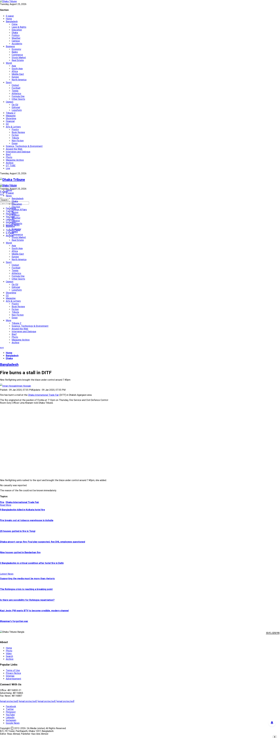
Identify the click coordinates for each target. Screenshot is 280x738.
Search (9, 656)
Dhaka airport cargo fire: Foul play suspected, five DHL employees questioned (42, 541)
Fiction (15, 135)
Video (9, 653)
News (9, 195)
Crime (15, 24)
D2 (7, 124)
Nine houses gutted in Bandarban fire (20, 552)
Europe (15, 77)
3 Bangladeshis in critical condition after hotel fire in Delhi (32, 563)
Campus (16, 41)
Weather (16, 38)
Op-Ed (15, 104)
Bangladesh (12, 21)
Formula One (18, 96)
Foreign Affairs (19, 209)
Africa (15, 71)
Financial (10, 121)
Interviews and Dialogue (18, 151)
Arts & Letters (13, 126)
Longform (17, 110)
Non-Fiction (18, 140)
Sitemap (10, 676)
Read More (5, 505)
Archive (9, 162)
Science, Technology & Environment (24, 146)
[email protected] (9, 701)
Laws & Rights (19, 27)
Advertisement (13, 678)
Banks (15, 52)
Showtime (11, 118)
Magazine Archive (15, 160)
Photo (9, 157)
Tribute (15, 137)
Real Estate (18, 60)
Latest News (6, 573)
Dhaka (15, 32)
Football (16, 88)
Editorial (16, 107)
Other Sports (18, 99)
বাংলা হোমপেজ (273, 632)
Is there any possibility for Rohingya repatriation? (27, 600)
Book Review (18, 132)
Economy (16, 49)
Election (16, 206)
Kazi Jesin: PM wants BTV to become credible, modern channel (34, 610)
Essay (15, 143)
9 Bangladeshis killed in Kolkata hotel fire (22, 509)
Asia (14, 65)
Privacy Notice (13, 673)
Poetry (15, 129)
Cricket (15, 85)
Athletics (16, 93)
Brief (8, 154)
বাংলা (2, 194)
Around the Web (14, 149)
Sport (9, 82)
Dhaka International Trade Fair (43, 395)
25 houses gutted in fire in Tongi (17, 531)
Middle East (18, 74)
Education (17, 29)
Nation (15, 212)
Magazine (11, 115)
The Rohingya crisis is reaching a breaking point (26, 589)
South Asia (17, 68)
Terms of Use (13, 670)
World (9, 63)
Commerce (17, 54)
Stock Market (19, 57)
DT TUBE (10, 165)
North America (19, 79)
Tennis (15, 90)
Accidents (17, 43)
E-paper (10, 16)
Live (8, 168)
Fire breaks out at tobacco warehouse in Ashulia (26, 520)
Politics (16, 35)
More (8, 320)
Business (10, 46)
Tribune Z (10, 113)
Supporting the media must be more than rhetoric (27, 578)
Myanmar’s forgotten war (14, 621)
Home (9, 18)
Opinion (9, 101)
